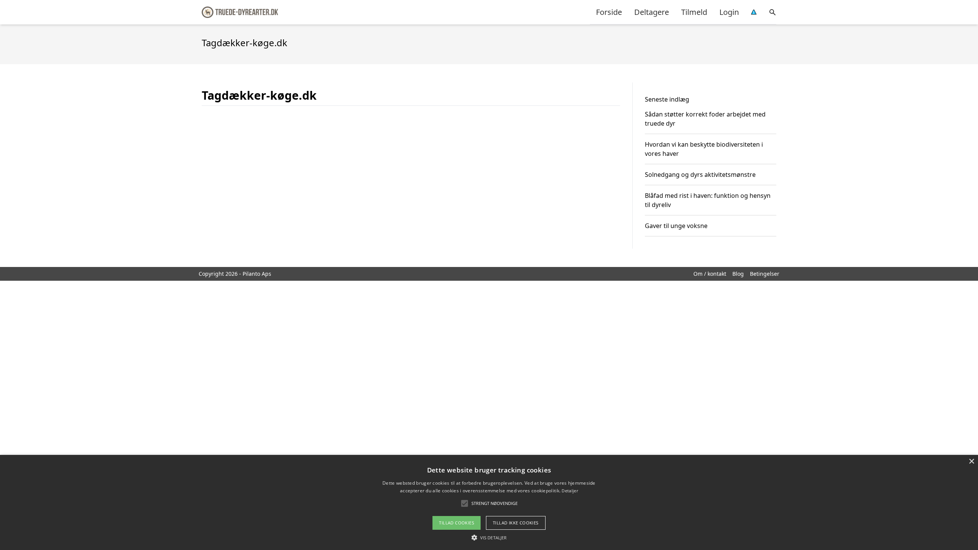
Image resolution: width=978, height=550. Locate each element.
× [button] (971, 461)
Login (729, 12)
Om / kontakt (709, 273)
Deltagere (651, 12)
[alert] (489, 502)
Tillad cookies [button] (456, 523)
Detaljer (570, 490)
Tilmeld (694, 12)
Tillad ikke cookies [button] (516, 523)
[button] (489, 537)
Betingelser (764, 273)
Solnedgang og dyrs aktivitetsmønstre (700, 174)
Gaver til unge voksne (676, 226)
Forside (609, 12)
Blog (738, 273)
